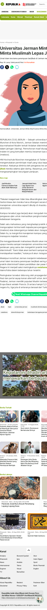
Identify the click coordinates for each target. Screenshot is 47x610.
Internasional (4, 565)
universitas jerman (21, 307)
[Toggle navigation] (2, 4)
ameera (4, 12)
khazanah (41, 12)
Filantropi (28, 17)
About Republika (6, 582)
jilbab (3, 168)
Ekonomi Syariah (19, 12)
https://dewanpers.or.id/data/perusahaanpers (18, 598)
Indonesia (5, 17)
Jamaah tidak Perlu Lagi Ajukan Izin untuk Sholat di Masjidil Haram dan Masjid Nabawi (29, 187)
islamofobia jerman (17, 312)
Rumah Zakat (39, 17)
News (2, 562)
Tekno (19, 565)
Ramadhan (21, 572)
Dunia (13, 17)
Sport (35, 562)
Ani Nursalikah (29, 62)
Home (2, 42)
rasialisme (4, 312)
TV (1, 572)
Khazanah (9, 42)
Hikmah (20, 17)
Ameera (3, 556)
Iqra (18, 559)
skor (32, 12)
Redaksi (20, 582)
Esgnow (3, 569)
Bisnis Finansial (38, 565)
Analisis (19, 562)
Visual (19, 569)
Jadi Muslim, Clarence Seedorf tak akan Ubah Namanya (9, 185)
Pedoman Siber (38, 582)
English (36, 569)
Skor (35, 556)
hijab (9, 307)
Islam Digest (37, 559)
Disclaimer (4, 586)
